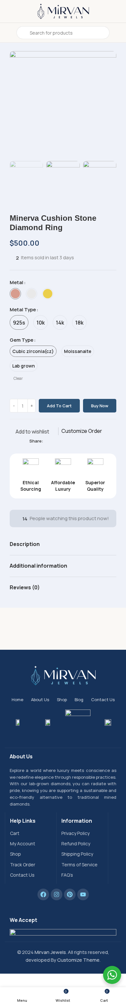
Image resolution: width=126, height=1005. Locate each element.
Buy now (99, 406)
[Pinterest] (70, 894)
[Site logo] (63, 10)
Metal (16, 282)
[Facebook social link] (47, 441)
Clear (18, 378)
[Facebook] (43, 894)
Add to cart (59, 406)
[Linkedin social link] (69, 441)
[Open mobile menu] (7, 32)
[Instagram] (56, 894)
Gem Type (21, 340)
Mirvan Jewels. (51, 952)
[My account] (118, 32)
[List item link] (30, 833)
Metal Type (23, 309)
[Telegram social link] (76, 441)
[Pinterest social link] (62, 441)
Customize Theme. (78, 960)
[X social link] (54, 441)
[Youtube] (83, 894)
